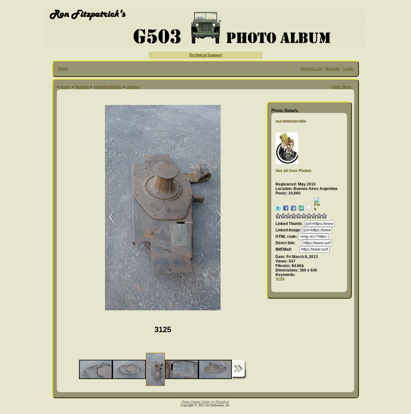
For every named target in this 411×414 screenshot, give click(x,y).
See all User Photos (293, 170)
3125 (279, 279)
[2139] (216, 217)
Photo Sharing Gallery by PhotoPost (205, 401)
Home (63, 68)
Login (348, 68)
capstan (133, 87)
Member (82, 87)
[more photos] (239, 369)
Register (332, 68)
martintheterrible (107, 87)
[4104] (108, 217)
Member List (311, 68)
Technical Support (205, 55)
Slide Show (341, 87)
